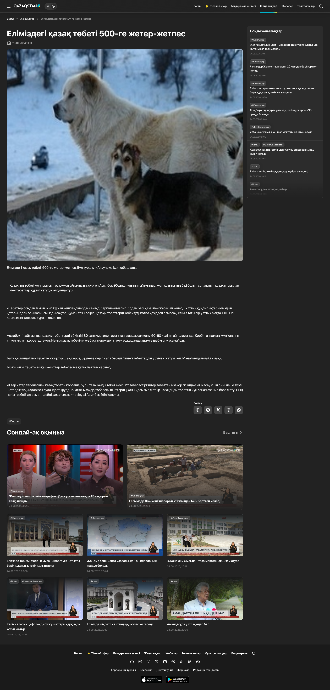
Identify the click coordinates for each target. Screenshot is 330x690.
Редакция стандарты (206, 670)
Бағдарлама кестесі (243, 6)
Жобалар (287, 6)
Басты (197, 6)
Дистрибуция (164, 670)
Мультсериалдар (216, 653)
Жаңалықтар (268, 6)
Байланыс (146, 670)
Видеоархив (239, 653)
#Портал (14, 421)
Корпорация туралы (123, 670)
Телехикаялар (306, 6)
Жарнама (183, 670)
